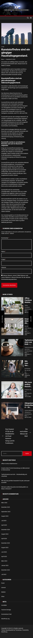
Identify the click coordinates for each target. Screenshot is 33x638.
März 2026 (4, 502)
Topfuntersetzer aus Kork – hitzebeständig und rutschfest (14, 475)
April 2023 (4, 556)
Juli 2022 (3, 574)
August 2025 (4, 516)
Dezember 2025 (5, 507)
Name (3, 251)
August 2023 (4, 547)
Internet (3, 587)
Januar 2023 (4, 565)
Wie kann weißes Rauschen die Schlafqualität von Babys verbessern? (14, 487)
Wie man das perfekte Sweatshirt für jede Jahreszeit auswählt (15, 481)
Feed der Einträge (6, 609)
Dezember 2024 (5, 529)
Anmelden (4, 605)
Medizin (3, 592)
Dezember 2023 (5, 543)
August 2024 (4, 534)
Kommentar (5, 238)
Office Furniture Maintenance (28, 301)
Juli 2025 (3, 520)
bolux (2, 59)
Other (2, 596)
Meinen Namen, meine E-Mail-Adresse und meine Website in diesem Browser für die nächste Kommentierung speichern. (15, 277)
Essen (3, 583)
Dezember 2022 (5, 570)
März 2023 (4, 561)
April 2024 (4, 538)
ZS (17, 7)
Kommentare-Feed (6, 614)
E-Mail (3, 259)
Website (3, 267)
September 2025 (5, 511)
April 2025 (4, 525)
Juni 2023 (4, 552)
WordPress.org (5, 618)
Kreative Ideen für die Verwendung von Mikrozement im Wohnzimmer (15, 469)
